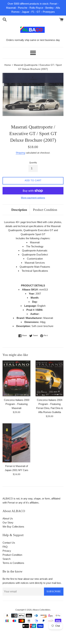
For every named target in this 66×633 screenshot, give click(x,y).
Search (6, 558)
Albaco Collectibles (41, 610)
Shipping (20, 152)
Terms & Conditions (13, 562)
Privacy (7, 550)
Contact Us (9, 542)
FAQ (5, 546)
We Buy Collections (13, 526)
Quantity (33, 162)
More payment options (33, 197)
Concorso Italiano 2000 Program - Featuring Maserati (16, 403)
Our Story (8, 522)
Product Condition (45, 210)
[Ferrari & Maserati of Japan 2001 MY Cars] (16, 442)
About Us (8, 518)
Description (19, 210)
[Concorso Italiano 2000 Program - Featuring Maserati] (16, 378)
